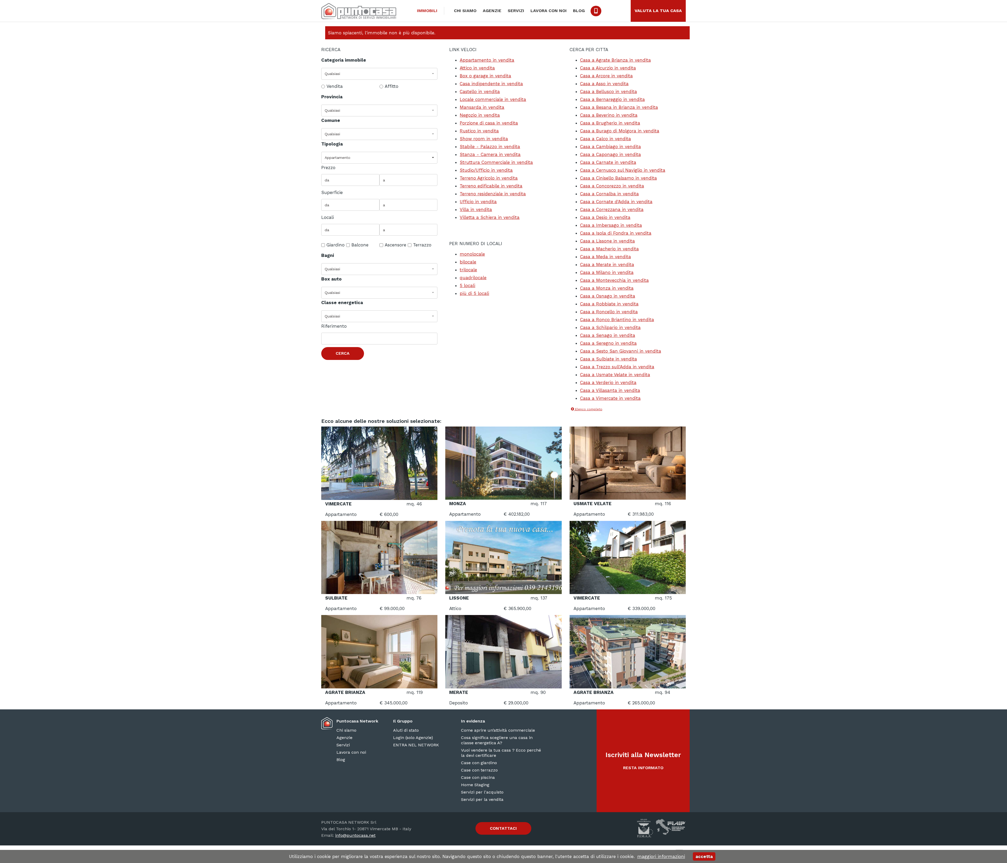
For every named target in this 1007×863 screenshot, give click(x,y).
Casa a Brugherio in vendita (610, 123)
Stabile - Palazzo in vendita (490, 146)
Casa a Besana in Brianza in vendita (619, 107)
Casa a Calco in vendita (605, 138)
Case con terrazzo (479, 770)
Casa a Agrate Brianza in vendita (615, 60)
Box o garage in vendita (485, 75)
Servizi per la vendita (482, 799)
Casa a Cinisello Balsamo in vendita (618, 178)
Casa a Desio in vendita (605, 217)
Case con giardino (479, 762)
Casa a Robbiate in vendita (609, 303)
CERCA (343, 353)
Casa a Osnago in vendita (607, 296)
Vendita (334, 86)
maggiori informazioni (661, 856)
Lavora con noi (549, 10)
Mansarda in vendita (482, 107)
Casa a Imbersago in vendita (611, 225)
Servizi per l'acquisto (482, 792)
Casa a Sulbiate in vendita (608, 359)
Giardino (335, 244)
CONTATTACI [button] (503, 828)
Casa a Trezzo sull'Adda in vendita (617, 366)
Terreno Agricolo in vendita (489, 178)
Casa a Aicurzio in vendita (608, 68)
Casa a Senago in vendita (607, 335)
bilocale (468, 262)
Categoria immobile (343, 60)
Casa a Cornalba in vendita (609, 193)
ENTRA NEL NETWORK (416, 744)
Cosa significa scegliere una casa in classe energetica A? (497, 740)
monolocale (472, 254)
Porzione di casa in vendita (489, 123)
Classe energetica (342, 302)
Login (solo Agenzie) (413, 737)
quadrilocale (473, 277)
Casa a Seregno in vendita (608, 343)
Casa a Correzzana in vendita (612, 209)
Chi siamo (465, 10)
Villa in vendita (476, 209)
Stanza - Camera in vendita (490, 154)
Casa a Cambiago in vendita (610, 146)
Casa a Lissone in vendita (607, 241)
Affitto (391, 86)
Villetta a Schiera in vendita (489, 217)
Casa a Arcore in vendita (606, 75)
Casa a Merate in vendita (607, 264)
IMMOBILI (427, 10)
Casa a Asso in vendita (604, 83)
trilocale (468, 269)
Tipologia (332, 144)
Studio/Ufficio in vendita (486, 170)
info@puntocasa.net (355, 835)
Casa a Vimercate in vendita (610, 398)
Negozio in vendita (480, 115)
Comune (330, 120)
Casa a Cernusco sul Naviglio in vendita (622, 170)
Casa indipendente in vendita (491, 83)
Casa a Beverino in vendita (609, 115)
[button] (379, 74)
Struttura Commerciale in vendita (496, 162)
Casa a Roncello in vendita (609, 311)
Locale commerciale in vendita (493, 99)
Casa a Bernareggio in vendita (612, 99)
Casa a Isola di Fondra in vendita (615, 233)
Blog (579, 10)
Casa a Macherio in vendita (609, 248)
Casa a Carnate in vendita (608, 162)
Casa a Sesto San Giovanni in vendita (620, 351)
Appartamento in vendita (487, 60)
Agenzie (492, 10)
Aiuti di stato (406, 730)
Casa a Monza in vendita (607, 288)
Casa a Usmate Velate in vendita (615, 374)
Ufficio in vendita (478, 201)
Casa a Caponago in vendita (610, 154)
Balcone (359, 244)
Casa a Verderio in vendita (608, 382)
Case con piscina (478, 777)
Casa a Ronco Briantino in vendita (617, 319)
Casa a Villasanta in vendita (610, 390)
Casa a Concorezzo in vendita (612, 185)
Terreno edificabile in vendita (491, 185)
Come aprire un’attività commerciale (498, 730)
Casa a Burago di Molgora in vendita (619, 130)
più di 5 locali (474, 293)
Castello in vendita (480, 91)
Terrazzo (422, 244)
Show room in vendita (484, 138)
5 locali (467, 285)
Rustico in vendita (479, 130)
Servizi (516, 10)
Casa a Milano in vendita (607, 272)
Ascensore (395, 244)
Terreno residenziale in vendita (493, 193)
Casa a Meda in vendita (605, 256)
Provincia (331, 96)
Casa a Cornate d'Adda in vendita (616, 201)
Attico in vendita (477, 68)
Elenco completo (588, 409)
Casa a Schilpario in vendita (610, 327)
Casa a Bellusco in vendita (608, 91)
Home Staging (475, 784)
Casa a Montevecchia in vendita (614, 280)
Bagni (327, 255)
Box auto (331, 279)
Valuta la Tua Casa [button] (658, 10)
